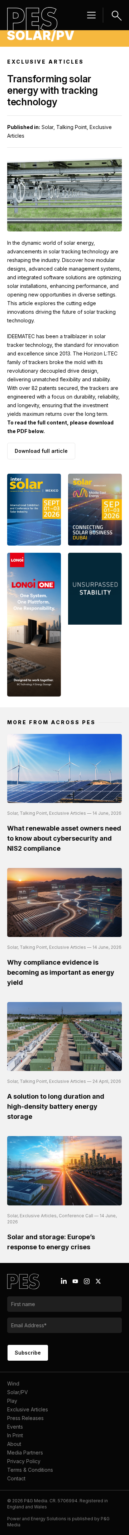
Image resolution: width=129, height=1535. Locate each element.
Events (15, 1427)
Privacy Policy (23, 1461)
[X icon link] (98, 1281)
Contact (16, 1478)
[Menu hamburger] (91, 15)
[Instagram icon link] (87, 1281)
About (14, 1444)
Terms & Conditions (30, 1470)
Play (12, 1401)
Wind (13, 1383)
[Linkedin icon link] (64, 1281)
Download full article (41, 451)
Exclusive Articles (27, 1409)
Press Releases (25, 1418)
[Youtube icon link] (75, 1281)
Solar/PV (17, 1392)
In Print (15, 1435)
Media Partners (25, 1452)
